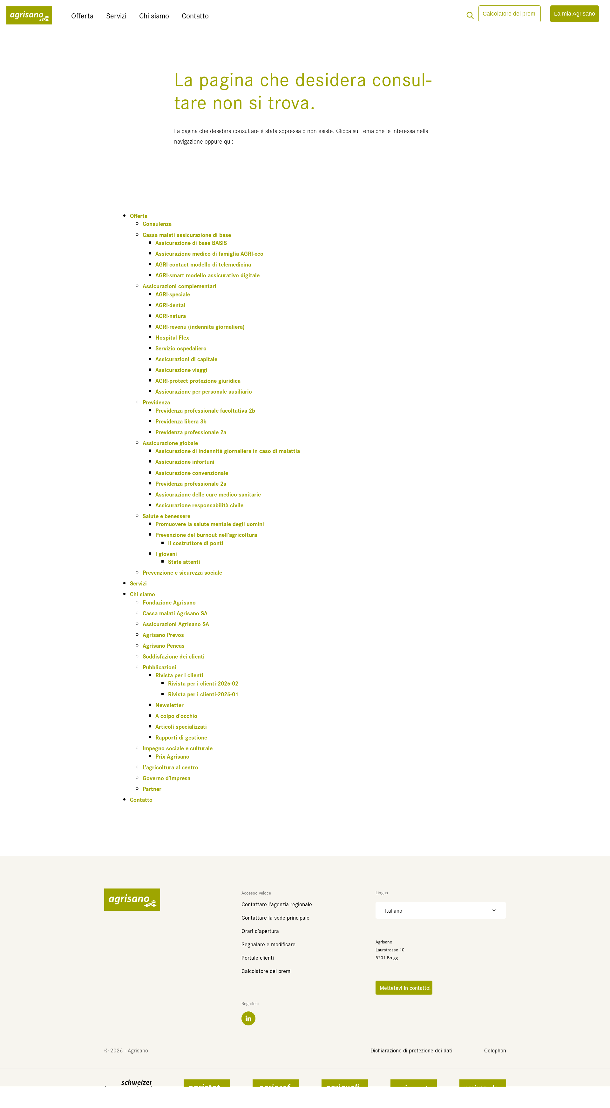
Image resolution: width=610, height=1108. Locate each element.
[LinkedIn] (248, 1018)
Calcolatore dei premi (510, 13)
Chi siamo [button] (154, 15)
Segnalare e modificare (268, 944)
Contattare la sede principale (275, 917)
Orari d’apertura (260, 930)
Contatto (195, 15)
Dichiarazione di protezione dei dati (411, 1050)
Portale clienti (257, 957)
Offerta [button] (82, 15)
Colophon (495, 1050)
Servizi (116, 15)
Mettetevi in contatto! (404, 987)
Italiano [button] (393, 910)
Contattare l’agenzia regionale (276, 904)
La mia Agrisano (574, 13)
